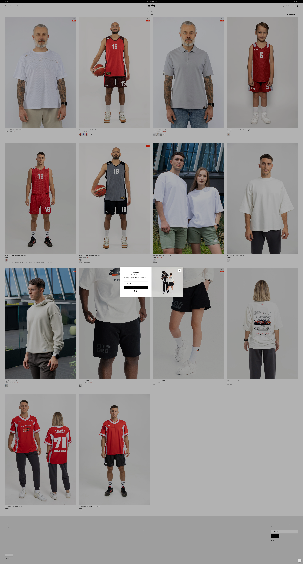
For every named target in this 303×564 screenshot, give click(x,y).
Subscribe (135, 287)
